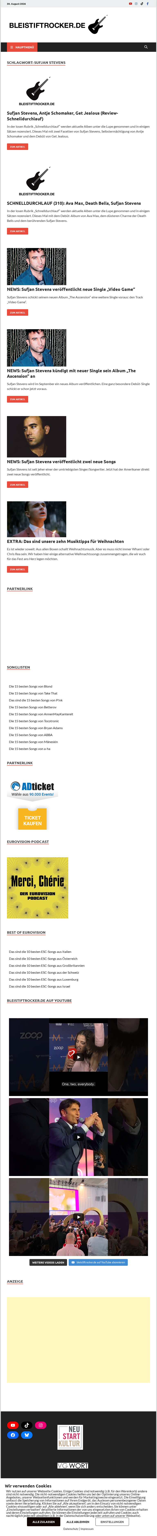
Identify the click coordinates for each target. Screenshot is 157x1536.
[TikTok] (141, 3)
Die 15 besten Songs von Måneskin (33, 742)
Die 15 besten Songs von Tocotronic (34, 721)
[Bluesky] (27, 1435)
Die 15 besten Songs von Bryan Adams (36, 728)
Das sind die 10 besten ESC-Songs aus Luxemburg (43, 979)
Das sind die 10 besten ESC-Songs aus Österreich (43, 958)
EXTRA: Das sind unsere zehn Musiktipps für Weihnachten (65, 541)
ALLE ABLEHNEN (77, 1522)
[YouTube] (130, 3)
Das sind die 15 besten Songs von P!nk (36, 700)
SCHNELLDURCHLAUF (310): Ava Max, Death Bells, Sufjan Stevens (74, 203)
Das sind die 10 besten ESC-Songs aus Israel (39, 986)
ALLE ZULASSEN (44, 1522)
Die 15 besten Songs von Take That (33, 693)
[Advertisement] (78, 1340)
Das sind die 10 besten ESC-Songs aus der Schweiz (44, 972)
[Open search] (146, 47)
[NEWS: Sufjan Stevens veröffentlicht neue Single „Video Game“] (78, 267)
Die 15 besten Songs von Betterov (32, 707)
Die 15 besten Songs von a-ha (29, 749)
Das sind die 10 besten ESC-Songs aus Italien (40, 951)
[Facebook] (147, 3)
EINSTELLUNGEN (112, 1522)
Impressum (87, 1528)
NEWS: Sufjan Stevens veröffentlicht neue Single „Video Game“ (71, 289)
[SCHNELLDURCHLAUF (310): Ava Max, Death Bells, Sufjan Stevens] (78, 181)
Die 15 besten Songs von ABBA (31, 735)
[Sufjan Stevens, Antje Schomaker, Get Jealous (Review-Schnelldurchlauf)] (78, 91)
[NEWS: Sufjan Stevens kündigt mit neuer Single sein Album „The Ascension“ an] (78, 348)
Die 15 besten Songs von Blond (30, 686)
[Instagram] (136, 3)
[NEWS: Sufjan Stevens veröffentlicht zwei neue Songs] (78, 437)
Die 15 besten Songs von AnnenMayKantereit (41, 714)
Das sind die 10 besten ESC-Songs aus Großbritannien (47, 965)
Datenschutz (70, 1528)
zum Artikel (16, 145)
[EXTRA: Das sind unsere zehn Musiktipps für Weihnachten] (78, 519)
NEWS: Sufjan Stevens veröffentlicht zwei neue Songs (61, 461)
